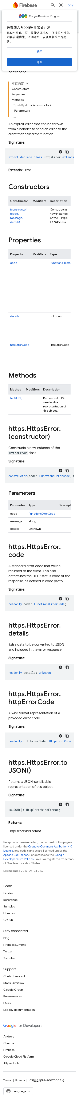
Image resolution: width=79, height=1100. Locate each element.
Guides (8, 893)
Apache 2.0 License (15, 855)
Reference (10, 900)
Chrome (8, 1043)
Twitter (7, 951)
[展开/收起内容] (27, 83)
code (13, 263)
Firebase (9, 1050)
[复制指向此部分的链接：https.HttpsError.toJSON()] (35, 770)
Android (8, 1036)
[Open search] (52, 5)
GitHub (8, 920)
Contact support (14, 976)
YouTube (9, 958)
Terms (7, 1080)
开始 (40, 62)
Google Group (13, 990)
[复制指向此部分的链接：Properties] (45, 240)
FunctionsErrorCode (63, 263)
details (14, 316)
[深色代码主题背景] (60, 151)
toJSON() (16, 398)
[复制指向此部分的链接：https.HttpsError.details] (33, 633)
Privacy (20, 1080)
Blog (6, 938)
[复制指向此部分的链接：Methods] (40, 375)
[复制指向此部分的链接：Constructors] (54, 187)
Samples (9, 906)
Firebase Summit (14, 945)
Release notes (12, 996)
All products (11, 1063)
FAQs (7, 1003)
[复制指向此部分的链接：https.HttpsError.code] (28, 555)
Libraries (9, 913)
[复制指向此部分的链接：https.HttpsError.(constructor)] (54, 437)
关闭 (40, 51)
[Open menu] (7, 5)
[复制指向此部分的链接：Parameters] (39, 493)
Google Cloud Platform (18, 1056)
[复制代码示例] (67, 151)
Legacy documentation (19, 1010)
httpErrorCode (19, 345)
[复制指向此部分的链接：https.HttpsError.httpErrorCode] (58, 702)
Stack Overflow (13, 983)
